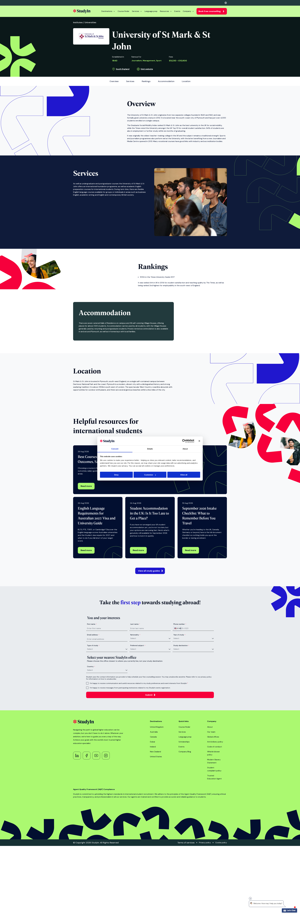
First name (92, 624)
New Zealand (155, 751)
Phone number (179, 624)
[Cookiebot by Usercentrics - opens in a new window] (184, 441)
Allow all (183, 475)
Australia (154, 732)
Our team (211, 732)
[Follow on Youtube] (96, 755)
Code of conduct (214, 746)
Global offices (213, 737)
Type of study (93, 645)
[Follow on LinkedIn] (77, 755)
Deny (116, 475)
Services (135, 11)
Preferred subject (137, 645)
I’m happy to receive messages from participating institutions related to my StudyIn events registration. (130, 688)
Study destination (181, 645)
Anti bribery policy (215, 742)
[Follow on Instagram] (106, 755)
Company (187, 11)
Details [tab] (150, 449)
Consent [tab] (114, 449)
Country (91, 666)
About (210, 727)
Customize (148, 475)
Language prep (150, 11)
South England (122, 69)
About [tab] (185, 449)
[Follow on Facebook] (86, 755)
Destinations (106, 11)
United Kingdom (156, 727)
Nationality (135, 635)
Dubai (152, 742)
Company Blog (185, 751)
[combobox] (177, 628)
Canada (153, 737)
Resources (164, 11)
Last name (135, 624)
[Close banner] (199, 441)
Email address (93, 635)
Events (177, 11)
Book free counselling (210, 11)
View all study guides (149, 570)
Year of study (179, 635)
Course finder (123, 11)
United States (156, 756)
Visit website (147, 69)
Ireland (153, 746)
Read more (86, 486)
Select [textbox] (133, 638)
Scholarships (184, 742)
